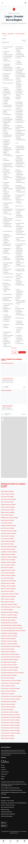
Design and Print (19, 256)
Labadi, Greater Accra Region (7, 735)
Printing (5, 256)
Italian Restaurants (8, 136)
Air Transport (19, 335)
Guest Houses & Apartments (7, 318)
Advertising (18, 185)
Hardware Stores (7, 308)
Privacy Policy (4, 774)
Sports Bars (18, 97)
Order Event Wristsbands (6, 816)
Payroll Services (19, 91)
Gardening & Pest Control (7, 332)
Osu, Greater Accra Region (7, 609)
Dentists (18, 152)
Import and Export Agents (20, 238)
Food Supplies (19, 117)
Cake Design (19, 113)
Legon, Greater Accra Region (7, 520)
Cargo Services (19, 340)
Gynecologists (19, 158)
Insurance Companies (6, 88)
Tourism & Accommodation (7, 315)
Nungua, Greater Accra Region (7, 512)
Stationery (18, 220)
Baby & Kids (6, 299)
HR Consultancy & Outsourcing (20, 232)
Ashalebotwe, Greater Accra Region (9, 557)
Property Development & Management (19, 291)
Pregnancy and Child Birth (8, 167)
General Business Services (7, 211)
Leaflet (25, 477)
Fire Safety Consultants (6, 206)
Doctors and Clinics (8, 155)
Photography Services (6, 192)
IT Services (18, 57)
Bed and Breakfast (20, 314)
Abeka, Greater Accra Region (7, 591)
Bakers (5, 111)
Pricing (2, 765)
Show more (14, 347)
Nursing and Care (7, 165)
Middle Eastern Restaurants (7, 143)
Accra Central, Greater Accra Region (9, 664)
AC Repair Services (20, 182)
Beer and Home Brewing (19, 94)
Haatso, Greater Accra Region (7, 677)
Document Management (19, 214)
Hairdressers (6, 160)
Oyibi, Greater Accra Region (7, 501)
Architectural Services (6, 325)
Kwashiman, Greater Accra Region (8, 525)
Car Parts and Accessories (19, 337)
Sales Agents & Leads (7, 266)
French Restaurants (20, 133)
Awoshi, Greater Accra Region (7, 649)
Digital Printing (7, 258)
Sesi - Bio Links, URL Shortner (7, 807)
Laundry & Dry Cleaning (7, 241)
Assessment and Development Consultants (20, 228)
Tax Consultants (7, 92)
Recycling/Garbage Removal (8, 263)
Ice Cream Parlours (20, 120)
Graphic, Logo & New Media (8, 189)
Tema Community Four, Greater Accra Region (11, 680)
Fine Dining (6, 133)
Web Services (19, 64)
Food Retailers (19, 109)
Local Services (7, 169)
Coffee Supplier (7, 114)
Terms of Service (5, 771)
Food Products (7, 117)
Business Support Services (20, 200)
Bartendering (19, 102)
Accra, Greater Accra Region (7, 578)
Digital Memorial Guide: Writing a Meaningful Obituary (12, 781)
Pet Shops (18, 310)
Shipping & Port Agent (7, 344)
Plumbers (18, 332)
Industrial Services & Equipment (20, 180)
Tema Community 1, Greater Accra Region (10, 720)
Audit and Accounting (18, 80)
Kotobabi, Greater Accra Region (8, 620)
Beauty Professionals (7, 153)
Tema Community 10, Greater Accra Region (10, 733)
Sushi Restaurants (20, 146)
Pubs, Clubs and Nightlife (19, 49)
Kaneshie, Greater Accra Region (8, 651)
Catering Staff (19, 103)
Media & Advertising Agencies (20, 189)
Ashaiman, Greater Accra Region (8, 559)
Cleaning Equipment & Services (8, 203)
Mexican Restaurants (20, 139)
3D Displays (6, 187)
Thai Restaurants (7, 147)
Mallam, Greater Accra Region (7, 601)
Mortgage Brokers (20, 284)
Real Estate (6, 283)
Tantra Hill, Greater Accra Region (8, 706)
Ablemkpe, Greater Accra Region (8, 585)
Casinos (5, 48)
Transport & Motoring (8, 335)
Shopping (18, 297)
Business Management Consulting (19, 84)
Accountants (6, 185)
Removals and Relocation (19, 295)
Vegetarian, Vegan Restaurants (8, 150)
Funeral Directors (7, 280)
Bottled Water (19, 111)
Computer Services (8, 56)
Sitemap (3, 776)
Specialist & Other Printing (20, 260)
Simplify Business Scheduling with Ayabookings (11, 790)
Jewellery (6, 310)
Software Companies (18, 61)
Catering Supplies (8, 106)
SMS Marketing (7, 195)
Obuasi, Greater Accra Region (7, 509)
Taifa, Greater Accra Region (7, 709)
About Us (3, 767)
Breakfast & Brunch (8, 128)
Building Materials (20, 324)
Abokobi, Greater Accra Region (8, 583)
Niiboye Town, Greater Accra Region (9, 643)
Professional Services (6, 183)
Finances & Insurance (8, 79)
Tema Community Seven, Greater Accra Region (11, 696)
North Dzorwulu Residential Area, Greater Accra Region (13, 630)
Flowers (18, 303)
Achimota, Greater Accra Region (8, 575)
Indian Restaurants (20, 135)
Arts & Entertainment (8, 46)
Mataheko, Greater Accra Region (8, 596)
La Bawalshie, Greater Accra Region (9, 551)
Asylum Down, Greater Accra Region (9, 614)
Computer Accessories (19, 52)
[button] (3, 418)
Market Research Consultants (7, 249)
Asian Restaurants (20, 127)
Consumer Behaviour (21, 243)
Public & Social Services (19, 274)
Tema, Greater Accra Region (7, 496)
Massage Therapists (8, 163)
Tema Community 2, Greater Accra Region (10, 688)
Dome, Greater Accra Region (7, 538)
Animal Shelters (7, 196)
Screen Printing (7, 259)
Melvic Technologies (6, 408)
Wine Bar (18, 98)
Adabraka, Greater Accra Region (8, 554)
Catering (5, 102)
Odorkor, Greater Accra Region (8, 685)
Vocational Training (20, 75)
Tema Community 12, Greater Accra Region (10, 698)
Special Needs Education (19, 312)
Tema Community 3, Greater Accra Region (10, 683)
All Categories (10, 33)
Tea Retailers (19, 125)
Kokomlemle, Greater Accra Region (9, 530)
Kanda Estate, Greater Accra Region (9, 617)
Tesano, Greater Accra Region (7, 494)
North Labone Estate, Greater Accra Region (11, 607)
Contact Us (3, 769)
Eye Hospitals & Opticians (19, 156)
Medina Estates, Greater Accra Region (9, 517)
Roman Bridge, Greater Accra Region (9, 622)
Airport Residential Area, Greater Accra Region (11, 625)
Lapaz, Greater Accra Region (7, 543)
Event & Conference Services (21, 77)
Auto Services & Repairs (7, 337)
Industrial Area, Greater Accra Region (9, 633)
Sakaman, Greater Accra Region (8, 704)
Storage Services (20, 269)
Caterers (6, 103)
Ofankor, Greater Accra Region (8, 507)
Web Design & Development (7, 64)
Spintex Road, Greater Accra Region (9, 635)
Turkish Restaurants (20, 147)
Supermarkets (7, 125)
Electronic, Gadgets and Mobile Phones (20, 301)
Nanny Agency (19, 251)
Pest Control (6, 171)
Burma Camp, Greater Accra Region (9, 546)
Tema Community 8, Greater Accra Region (10, 727)
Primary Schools (7, 73)
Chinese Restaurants (21, 130)
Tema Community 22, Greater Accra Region (10, 717)
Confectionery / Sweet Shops (20, 115)
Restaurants (6, 127)
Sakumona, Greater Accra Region (8, 499)
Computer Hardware (8, 54)
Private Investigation (20, 234)
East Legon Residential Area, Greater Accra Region (12, 672)
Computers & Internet (7, 52)
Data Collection (7, 245)
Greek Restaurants (8, 135)
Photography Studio (20, 191)
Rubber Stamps (19, 258)
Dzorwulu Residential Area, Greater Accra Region (12, 628)
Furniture (5, 307)
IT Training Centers (20, 68)
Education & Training (8, 67)
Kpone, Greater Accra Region (7, 528)
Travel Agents (7, 321)
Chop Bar (6, 131)
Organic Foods (19, 122)
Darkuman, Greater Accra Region (8, 638)
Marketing (6, 251)
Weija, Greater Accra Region (7, 491)
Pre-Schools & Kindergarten (19, 71)
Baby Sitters (6, 198)
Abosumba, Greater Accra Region (8, 580)
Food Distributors (7, 109)
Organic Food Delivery (7, 123)
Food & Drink (19, 92)
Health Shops (19, 119)
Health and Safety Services (20, 224)
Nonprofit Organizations (19, 280)
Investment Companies (18, 88)
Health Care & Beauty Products (20, 161)
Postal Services (19, 217)
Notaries (18, 169)
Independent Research (19, 246)
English (4, 825)
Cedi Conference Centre (7, 380)
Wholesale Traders (20, 270)
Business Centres (7, 199)
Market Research (7, 243)
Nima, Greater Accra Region (7, 515)
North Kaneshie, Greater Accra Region (9, 659)
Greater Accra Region (20, 33)
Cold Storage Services (19, 107)
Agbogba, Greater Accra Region (8, 570)
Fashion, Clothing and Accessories (8, 304)
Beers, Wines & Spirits (7, 94)
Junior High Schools (8, 70)
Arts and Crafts (19, 46)
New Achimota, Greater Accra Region (9, 670)
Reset (15, 352)
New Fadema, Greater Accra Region (9, 641)
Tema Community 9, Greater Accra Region (10, 730)
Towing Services (20, 343)
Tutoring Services (7, 346)
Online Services (7, 61)
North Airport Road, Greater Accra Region (10, 714)
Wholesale (6, 311)
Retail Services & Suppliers (20, 263)
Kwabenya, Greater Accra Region (8, 691)
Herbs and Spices (7, 120)
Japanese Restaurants (19, 137)
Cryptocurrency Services (7, 58)
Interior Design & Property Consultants (7, 286)
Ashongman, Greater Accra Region (8, 701)
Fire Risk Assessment (8, 209)
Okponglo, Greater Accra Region (8, 504)
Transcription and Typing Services (7, 224)
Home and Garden (20, 308)
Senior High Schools (20, 73)
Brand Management (20, 187)
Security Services (7, 269)
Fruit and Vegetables (8, 119)
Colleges (18, 67)
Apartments (19, 283)
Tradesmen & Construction (19, 321)
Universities (6, 75)
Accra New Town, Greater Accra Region (10, 667)
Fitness (5, 158)
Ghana (4, 822)
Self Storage (19, 171)
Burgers (18, 128)
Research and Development (19, 249)
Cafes (5, 130)
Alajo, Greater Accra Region (7, 567)
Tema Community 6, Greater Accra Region (10, 725)
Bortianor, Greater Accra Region (8, 549)
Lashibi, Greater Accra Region (7, 693)
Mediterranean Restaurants (7, 140)
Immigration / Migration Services (8, 235)
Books (17, 299)
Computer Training (20, 56)
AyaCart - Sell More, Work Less (8, 805)
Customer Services (8, 231)
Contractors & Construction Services (19, 329)
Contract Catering (8, 105)
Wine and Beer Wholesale (7, 99)
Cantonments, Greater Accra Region (9, 604)
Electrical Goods (7, 300)
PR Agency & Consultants (19, 254)
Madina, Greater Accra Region (7, 738)
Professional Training (8, 273)
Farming (5, 179)
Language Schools (20, 166)
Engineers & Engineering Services (21, 176)
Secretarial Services (20, 266)
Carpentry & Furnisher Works (19, 173)
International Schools (8, 68)
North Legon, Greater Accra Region (9, 675)
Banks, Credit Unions (8, 83)
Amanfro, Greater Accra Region (8, 564)
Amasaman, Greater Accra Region (8, 562)
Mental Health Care (20, 163)
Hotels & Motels (19, 318)
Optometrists (19, 165)
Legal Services (7, 91)
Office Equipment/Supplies (8, 217)
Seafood (6, 146)
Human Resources (8, 226)
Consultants (19, 202)
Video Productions (20, 195)
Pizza (17, 143)
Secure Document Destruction (8, 221)
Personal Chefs (19, 105)
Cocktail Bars (6, 97)
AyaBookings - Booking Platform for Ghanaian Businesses (14, 802)
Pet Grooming (7, 253)
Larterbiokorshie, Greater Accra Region (9, 593)
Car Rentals (6, 340)
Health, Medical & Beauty (20, 150)
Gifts (17, 307)
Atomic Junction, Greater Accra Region (9, 712)
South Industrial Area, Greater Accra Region (10, 646)
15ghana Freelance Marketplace (8, 814)
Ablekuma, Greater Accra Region (8, 588)
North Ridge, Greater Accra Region (9, 662)
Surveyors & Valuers (8, 297)
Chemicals (6, 327)
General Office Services (19, 211)
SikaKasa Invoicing (5, 809)
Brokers (18, 198)
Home (4, 33)
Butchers (6, 113)
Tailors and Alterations (6, 271)
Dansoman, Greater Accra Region (8, 533)
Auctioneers (19, 196)
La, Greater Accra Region (6, 522)
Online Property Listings (7, 290)
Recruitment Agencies (6, 238)
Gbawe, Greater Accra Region (7, 536)
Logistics (18, 341)
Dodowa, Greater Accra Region (8, 541)
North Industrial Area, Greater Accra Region (10, 656)
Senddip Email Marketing (6, 811)
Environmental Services (19, 277)
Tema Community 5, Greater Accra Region (10, 722)
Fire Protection (19, 206)
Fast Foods (18, 131)
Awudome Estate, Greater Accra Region (10, 654)
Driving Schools (7, 341)
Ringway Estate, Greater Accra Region (9, 612)
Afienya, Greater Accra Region (7, 572)
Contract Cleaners (8, 213)
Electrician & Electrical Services (8, 176)
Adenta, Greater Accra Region (7, 599)
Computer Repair (20, 54)
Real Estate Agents (8, 294)
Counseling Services (8, 277)
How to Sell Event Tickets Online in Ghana (10, 787)
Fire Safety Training (20, 209)
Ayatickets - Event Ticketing (7, 800)
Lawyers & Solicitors (20, 240)
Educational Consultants (6, 77)
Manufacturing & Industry (7, 173)
